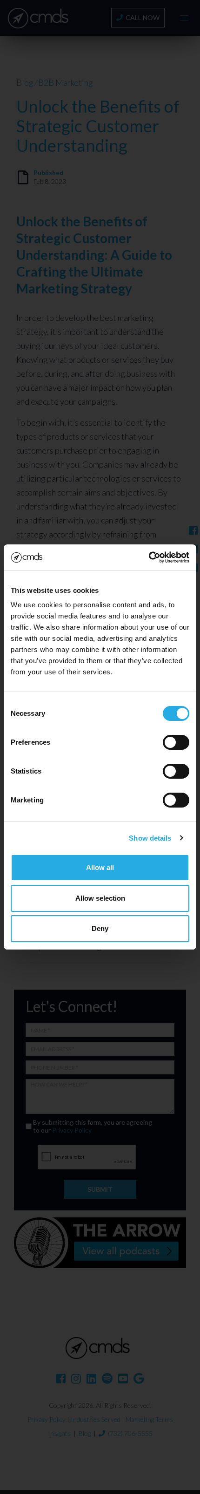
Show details (150, 838)
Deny (100, 928)
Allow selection (100, 898)
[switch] (176, 742)
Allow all (100, 867)
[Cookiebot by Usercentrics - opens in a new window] (148, 557)
